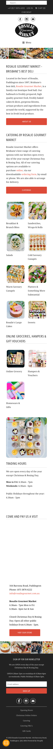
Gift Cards (26, 731)
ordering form (28, 174)
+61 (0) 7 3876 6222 (16, 8)
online (19, 170)
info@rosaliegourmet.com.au (24, 593)
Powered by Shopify (35, 741)
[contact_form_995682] (6, 743)
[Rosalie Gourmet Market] (26, 30)
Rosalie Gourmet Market (28, 86)
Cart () (41, 8)
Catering (26, 190)
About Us (26, 121)
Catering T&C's (26, 726)
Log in (30, 8)
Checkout (26, 12)
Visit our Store (25, 632)
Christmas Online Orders (26, 715)
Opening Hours (26, 710)
